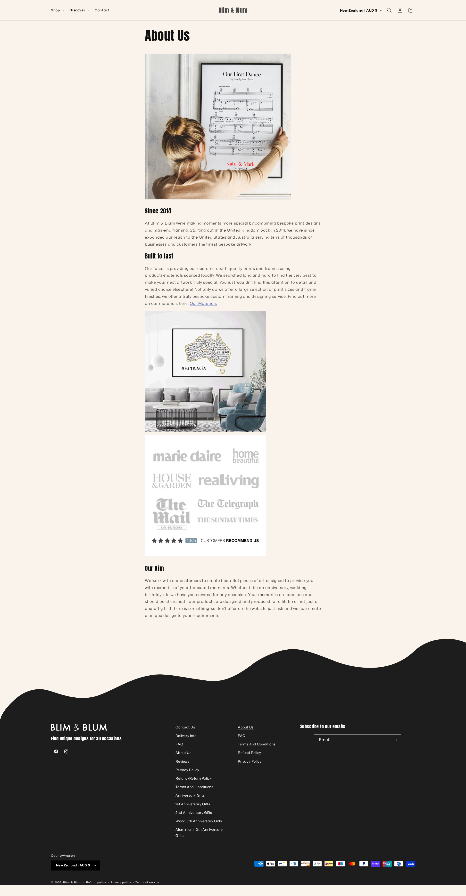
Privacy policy (121, 882)
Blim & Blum (72, 882)
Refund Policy (249, 753)
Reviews (182, 761)
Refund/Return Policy (193, 778)
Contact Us (185, 727)
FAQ (179, 744)
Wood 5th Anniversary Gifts (198, 821)
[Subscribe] (395, 740)
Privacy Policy (187, 769)
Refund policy (96, 882)
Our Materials (203, 303)
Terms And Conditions (194, 787)
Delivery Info (185, 735)
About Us (183, 753)
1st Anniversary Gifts (192, 804)
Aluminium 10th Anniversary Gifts (199, 832)
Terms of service (147, 882)
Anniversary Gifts (190, 795)
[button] (57, 10)
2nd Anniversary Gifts (193, 812)
